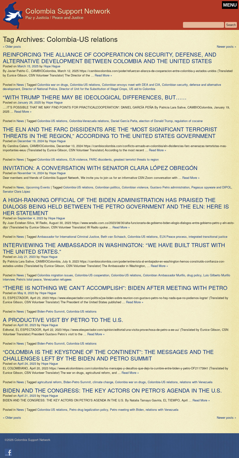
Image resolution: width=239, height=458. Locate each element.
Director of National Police (39, 89)
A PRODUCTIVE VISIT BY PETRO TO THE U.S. (63, 320)
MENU (230, 4)
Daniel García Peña (124, 121)
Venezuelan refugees (57, 279)
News (20, 84)
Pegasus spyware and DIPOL (211, 187)
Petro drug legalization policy (88, 409)
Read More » (103, 75)
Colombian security (175, 84)
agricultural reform (49, 382)
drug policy (194, 275)
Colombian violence (135, 187)
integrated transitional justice (208, 236)
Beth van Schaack (113, 236)
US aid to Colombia (142, 89)
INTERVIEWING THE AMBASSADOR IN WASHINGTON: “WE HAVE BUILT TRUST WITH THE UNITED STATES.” (114, 248)
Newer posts (226, 46)
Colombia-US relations (85, 84)
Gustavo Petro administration (170, 187)
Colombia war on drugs (52, 84)
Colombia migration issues (55, 275)
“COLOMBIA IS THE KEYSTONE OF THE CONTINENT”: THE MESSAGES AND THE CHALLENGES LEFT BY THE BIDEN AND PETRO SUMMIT (108, 355)
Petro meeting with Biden (127, 409)
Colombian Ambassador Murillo (164, 275)
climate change (103, 382)
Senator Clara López (16, 191)
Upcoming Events (38, 187)
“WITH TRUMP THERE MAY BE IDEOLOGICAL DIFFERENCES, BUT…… (94, 97)
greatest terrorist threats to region (136, 159)
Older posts (12, 46)
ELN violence (78, 159)
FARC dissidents (100, 159)
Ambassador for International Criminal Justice (68, 236)
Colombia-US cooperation (92, 275)
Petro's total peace (29, 279)
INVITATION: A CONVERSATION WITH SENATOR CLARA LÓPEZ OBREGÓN (100, 168)
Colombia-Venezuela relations (89, 121)
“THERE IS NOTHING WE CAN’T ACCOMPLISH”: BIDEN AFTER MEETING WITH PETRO (115, 288)
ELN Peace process (173, 236)
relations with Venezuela (196, 382)
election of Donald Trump (156, 121)
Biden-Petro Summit (51, 311)
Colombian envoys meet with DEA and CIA (131, 84)
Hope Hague (52, 66)
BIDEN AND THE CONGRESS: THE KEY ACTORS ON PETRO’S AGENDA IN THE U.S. (112, 390)
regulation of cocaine (189, 121)
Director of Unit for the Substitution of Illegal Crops (93, 89)
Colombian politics (107, 187)
